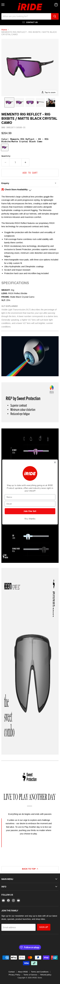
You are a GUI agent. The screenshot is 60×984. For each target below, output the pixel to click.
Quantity (5, 156)
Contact (12, 972)
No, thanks (30, 518)
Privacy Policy (14, 975)
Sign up (43, 927)
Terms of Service (30, 975)
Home (4, 29)
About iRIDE (23, 972)
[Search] (55, 16)
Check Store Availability (16, 189)
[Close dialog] (55, 462)
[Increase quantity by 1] (25, 162)
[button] (9, 102)
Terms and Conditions (40, 972)
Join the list (30, 511)
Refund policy (45, 975)
